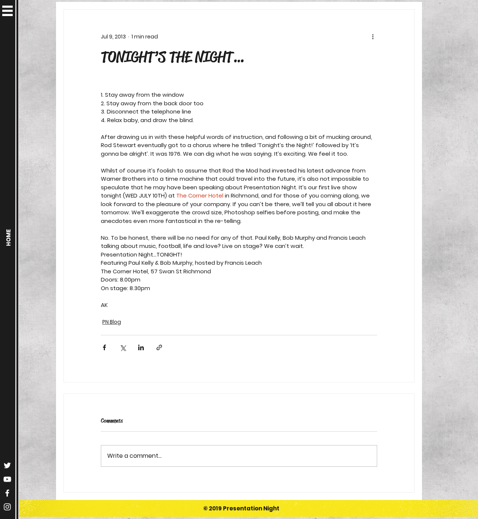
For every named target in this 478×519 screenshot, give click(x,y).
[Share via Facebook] (104, 347)
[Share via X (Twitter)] (122, 347)
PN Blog (111, 322)
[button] (7, 11)
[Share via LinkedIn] (141, 347)
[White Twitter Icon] (7, 465)
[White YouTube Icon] (7, 479)
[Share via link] (159, 347)
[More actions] (372, 36)
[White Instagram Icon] (7, 507)
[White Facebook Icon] (7, 493)
